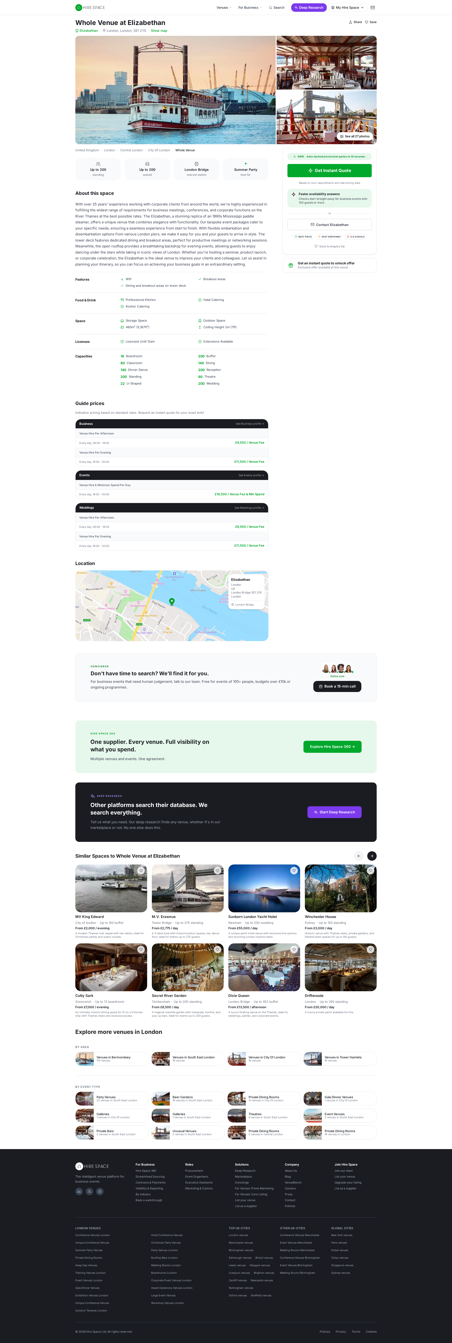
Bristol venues (264, 1257)
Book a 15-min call (340, 686)
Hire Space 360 (146, 1170)
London (109, 150)
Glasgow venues (260, 1265)
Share (358, 22)
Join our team (344, 1170)
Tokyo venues (339, 1257)
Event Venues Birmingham (296, 1265)
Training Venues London (90, 1272)
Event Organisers (196, 1176)
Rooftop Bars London (164, 1257)
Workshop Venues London (167, 1303)
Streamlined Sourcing (150, 1176)
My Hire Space (347, 7)
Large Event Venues (163, 1295)
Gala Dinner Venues (87, 1288)
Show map (159, 31)
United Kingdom (87, 150)
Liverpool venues (239, 1272)
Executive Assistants (199, 1182)
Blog (288, 1176)
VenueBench (293, 1182)
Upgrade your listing (348, 1182)
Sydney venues (340, 1272)
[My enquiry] (373, 8)
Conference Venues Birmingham (300, 1257)
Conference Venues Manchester (299, 1235)
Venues (222, 7)
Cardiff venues (238, 1280)
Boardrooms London (164, 1272)
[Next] (372, 856)
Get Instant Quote (333, 170)
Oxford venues (238, 1295)
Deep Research (311, 7)
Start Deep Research (337, 812)
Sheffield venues (261, 1295)
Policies (290, 1206)
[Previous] (358, 856)
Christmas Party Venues (166, 1242)
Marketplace (243, 1176)
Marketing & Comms (199, 1188)
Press (288, 1194)
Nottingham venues (241, 1288)
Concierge (242, 1182)
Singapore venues (342, 1265)
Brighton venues (264, 1272)
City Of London (159, 150)
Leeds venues (237, 1265)
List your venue (245, 1200)
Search (279, 7)
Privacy (341, 1331)
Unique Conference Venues (92, 1242)
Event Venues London (89, 1280)
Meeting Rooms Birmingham (297, 1272)
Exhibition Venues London (91, 1295)
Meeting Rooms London (166, 1265)
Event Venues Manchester (296, 1242)
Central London (131, 150)
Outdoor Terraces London (91, 1310)
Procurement (194, 1170)
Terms (356, 1331)
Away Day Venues (86, 1265)
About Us (291, 1170)
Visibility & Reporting (149, 1188)
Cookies (371, 1331)
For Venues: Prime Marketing (254, 1188)
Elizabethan (89, 31)
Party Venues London (164, 1250)
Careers (290, 1188)
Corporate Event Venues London (171, 1280)
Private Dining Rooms (88, 1257)
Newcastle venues (262, 1280)
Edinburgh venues (240, 1257)
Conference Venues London (92, 1235)
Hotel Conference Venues (167, 1235)
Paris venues (339, 1242)
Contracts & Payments (150, 1182)
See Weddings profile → (249, 507)
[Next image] (141, 888)
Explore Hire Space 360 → (332, 746)
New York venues (341, 1235)
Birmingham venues (241, 1250)
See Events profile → (251, 475)
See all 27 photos (357, 136)
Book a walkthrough (149, 1200)
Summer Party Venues (89, 1250)
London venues (238, 1235)
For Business (248, 7)
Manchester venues (241, 1242)
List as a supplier (246, 1206)
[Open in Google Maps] (171, 605)
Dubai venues (339, 1250)
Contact (290, 1200)
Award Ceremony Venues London (172, 1288)
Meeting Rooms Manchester (297, 1250)
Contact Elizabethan (332, 224)
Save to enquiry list (332, 246)
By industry (143, 1194)
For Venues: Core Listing (251, 1194)
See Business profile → (250, 423)
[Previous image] (81, 888)
